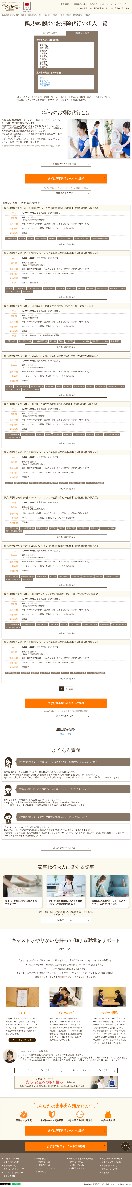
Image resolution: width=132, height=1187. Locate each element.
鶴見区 (68, 15)
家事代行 (44, 80)
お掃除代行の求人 (77, 1165)
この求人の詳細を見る (66, 244)
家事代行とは (66, 4)
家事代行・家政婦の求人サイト (11, 2)
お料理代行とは (44, 1165)
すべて (43, 78)
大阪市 (62, 15)
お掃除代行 (47, 15)
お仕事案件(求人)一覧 (99, 8)
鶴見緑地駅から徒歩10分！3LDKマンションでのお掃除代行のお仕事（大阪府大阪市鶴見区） (52, 356)
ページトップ (125, 1147)
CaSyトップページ (12, 1158)
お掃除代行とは (44, 1162)
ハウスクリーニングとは (47, 1168)
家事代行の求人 (76, 1162)
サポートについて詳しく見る (38, 1070)
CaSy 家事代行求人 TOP (10, 15)
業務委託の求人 (80, 4)
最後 (71, 689)
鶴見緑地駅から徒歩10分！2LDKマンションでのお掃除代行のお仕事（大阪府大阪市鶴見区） (52, 594)
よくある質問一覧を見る (64, 848)
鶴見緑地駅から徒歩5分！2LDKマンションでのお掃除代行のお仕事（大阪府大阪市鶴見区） (51, 452)
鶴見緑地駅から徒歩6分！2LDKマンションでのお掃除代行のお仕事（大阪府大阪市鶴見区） (51, 545)
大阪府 (55, 15)
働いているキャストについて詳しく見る (90, 1070)
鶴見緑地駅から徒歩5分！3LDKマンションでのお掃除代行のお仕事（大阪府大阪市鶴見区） (51, 208)
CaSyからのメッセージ (99, 4)
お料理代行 (45, 86)
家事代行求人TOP (64, 193)
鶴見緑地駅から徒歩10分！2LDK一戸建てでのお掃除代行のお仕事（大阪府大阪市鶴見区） (51, 404)
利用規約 (105, 1172)
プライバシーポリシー (111, 1169)
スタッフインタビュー (13, 1172)
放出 (62, 734)
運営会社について (109, 1165)
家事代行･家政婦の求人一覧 (31, 15)
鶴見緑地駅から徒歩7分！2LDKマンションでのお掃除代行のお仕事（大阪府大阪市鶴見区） (51, 497)
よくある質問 (81, 8)
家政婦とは (42, 1172)
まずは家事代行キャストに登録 (66, 178)
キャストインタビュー (120, 4)
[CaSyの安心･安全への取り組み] (66, 1082)
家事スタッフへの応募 (111, 1162)
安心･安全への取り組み (119, 8)
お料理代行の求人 (77, 1168)
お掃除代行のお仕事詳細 (64, 164)
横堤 (70, 734)
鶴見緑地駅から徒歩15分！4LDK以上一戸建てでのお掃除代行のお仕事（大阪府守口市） (50, 306)
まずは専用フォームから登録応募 (66, 1146)
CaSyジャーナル (64, 920)
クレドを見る (25, 1040)
